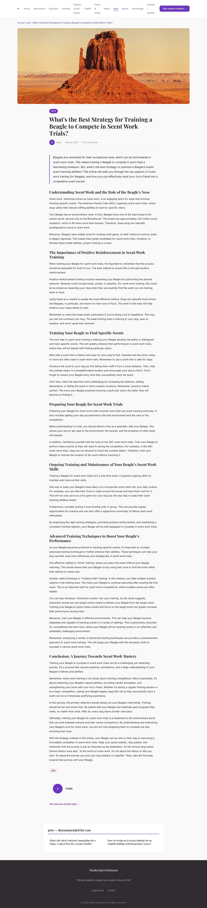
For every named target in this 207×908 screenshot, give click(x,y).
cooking (66, 8)
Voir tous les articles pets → (64, 804)
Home (27, 8)
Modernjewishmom (103, 870)
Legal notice (98, 890)
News (107, 8)
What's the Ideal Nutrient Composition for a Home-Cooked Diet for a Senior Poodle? (73, 842)
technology (138, 8)
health (88, 8)
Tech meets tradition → (174, 8)
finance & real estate (77, 8)
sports (125, 8)
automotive (39, 8)
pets (116, 8)
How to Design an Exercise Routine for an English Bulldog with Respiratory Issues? (130, 842)
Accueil (21, 23)
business (53, 8)
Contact (111, 890)
